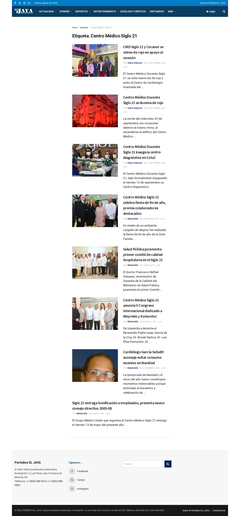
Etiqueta (84, 27)
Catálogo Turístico (133, 11)
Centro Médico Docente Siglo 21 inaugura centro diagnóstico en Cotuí (142, 152)
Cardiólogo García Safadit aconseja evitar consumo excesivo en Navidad (143, 357)
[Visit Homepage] (24, 11)
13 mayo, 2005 (97, 413)
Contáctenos (219, 510)
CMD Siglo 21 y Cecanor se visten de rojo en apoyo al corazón (143, 52)
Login (211, 11)
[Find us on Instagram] (24, 3)
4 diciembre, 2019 (150, 219)
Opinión (65, 11)
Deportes (81, 11)
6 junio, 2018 (148, 265)
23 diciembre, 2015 (151, 368)
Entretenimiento (105, 11)
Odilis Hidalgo (135, 63)
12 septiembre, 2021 (156, 163)
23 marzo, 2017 (149, 322)
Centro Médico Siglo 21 (102, 27)
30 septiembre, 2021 (156, 108)
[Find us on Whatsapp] (29, 3)
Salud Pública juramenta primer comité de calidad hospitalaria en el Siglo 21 (143, 254)
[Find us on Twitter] (19, 3)
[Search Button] (224, 11)
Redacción (133, 219)
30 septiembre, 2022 (156, 63)
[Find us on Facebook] (15, 3)
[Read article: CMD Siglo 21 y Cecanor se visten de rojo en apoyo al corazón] (95, 60)
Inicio (74, 27)
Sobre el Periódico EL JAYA (212, 3)
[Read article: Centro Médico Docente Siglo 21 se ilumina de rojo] (95, 111)
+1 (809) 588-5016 (36, 481)
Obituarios (157, 11)
